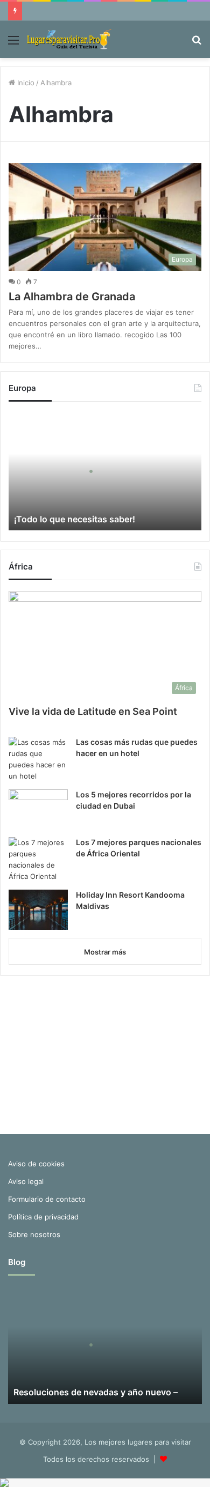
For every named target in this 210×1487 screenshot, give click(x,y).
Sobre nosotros (34, 1234)
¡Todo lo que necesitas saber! (74, 519)
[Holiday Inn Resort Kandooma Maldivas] (38, 910)
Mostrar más (105, 952)
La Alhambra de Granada (72, 296)
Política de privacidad (43, 1216)
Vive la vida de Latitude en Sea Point (93, 711)
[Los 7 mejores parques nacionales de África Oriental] (38, 859)
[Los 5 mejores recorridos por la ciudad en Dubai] (38, 809)
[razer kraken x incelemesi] (105, 1482)
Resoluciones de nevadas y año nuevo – (95, 1392)
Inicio (24, 82)
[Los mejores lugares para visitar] (70, 39)
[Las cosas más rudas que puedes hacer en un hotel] (38, 759)
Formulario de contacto (47, 1199)
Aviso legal (26, 1181)
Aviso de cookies (36, 1163)
